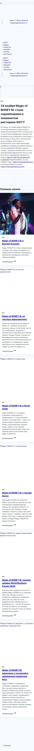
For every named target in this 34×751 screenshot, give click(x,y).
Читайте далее (9, 262)
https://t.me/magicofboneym (23, 162)
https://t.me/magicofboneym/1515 (12, 167)
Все (2, 101)
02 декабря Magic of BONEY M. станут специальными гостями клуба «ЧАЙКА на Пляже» (26, 178)
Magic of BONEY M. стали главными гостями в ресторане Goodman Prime (7, 177)
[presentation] (17, 214)
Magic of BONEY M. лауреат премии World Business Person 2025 (16, 583)
